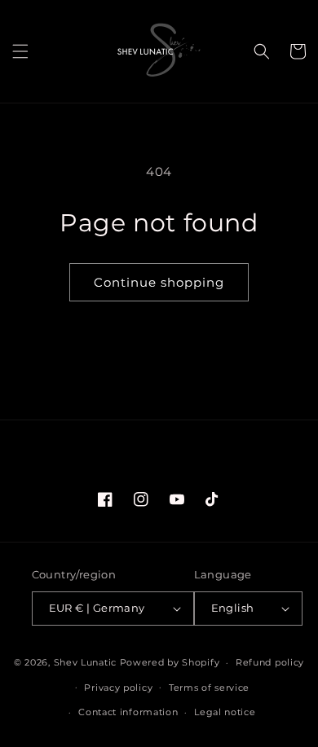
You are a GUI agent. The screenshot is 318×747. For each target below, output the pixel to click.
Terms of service (209, 687)
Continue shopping (159, 282)
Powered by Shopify (170, 662)
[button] (20, 51)
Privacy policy (118, 687)
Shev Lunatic (85, 662)
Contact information (128, 712)
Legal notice (224, 712)
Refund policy (270, 662)
